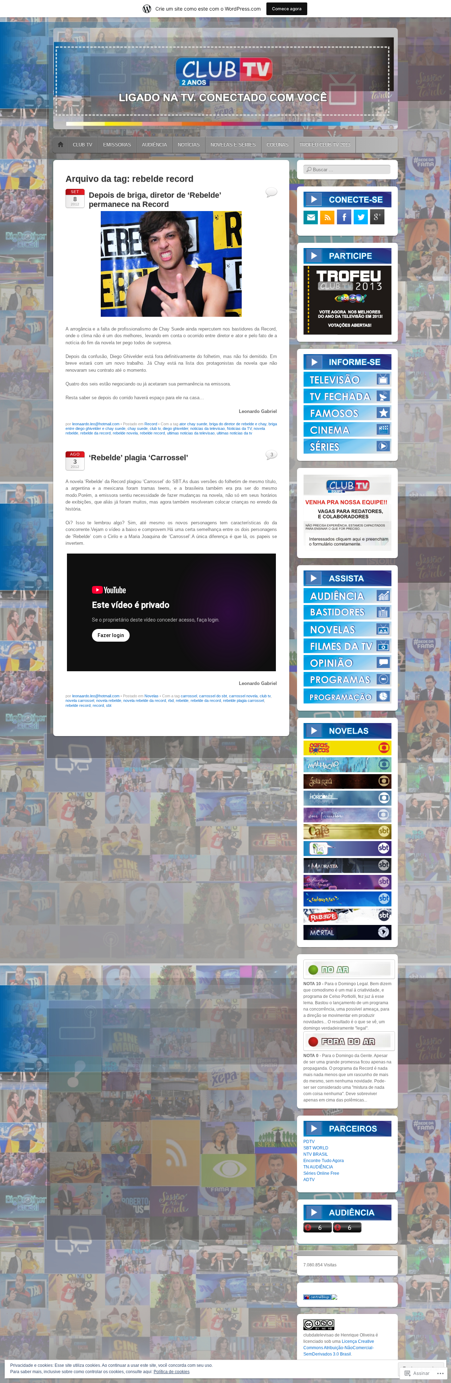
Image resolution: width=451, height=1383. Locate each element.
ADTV (309, 1179)
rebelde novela (125, 433)
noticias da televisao (207, 428)
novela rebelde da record (144, 700)
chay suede (138, 428)
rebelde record (152, 433)
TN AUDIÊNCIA (318, 1167)
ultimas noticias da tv (234, 433)
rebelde (182, 700)
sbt (108, 705)
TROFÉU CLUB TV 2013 (324, 144)
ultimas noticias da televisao (191, 433)
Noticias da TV (239, 428)
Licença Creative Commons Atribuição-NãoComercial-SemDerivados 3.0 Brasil (338, 1348)
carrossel (189, 696)
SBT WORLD (315, 1148)
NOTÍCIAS (189, 144)
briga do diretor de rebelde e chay (237, 424)
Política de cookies (172, 1371)
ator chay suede (193, 424)
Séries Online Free (321, 1173)
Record (150, 424)
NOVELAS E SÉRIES (233, 144)
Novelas (151, 696)
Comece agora (287, 8)
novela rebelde (108, 700)
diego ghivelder (175, 428)
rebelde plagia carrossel (243, 700)
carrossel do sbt (213, 696)
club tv (155, 428)
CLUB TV (82, 144)
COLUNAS (278, 144)
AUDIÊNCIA (154, 144)
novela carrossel (80, 700)
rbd (171, 700)
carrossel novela (243, 696)
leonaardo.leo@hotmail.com (95, 424)
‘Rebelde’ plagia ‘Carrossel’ (138, 457)
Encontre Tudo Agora (323, 1160)
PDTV (309, 1141)
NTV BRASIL (315, 1154)
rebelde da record (95, 433)
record (98, 705)
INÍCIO (60, 145)
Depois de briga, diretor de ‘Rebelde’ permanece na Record (155, 200)
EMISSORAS (117, 144)
